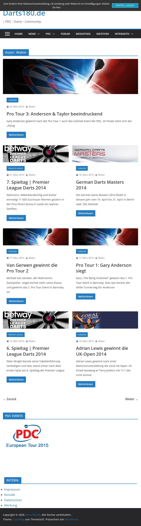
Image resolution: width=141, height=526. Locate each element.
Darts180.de (24, 13)
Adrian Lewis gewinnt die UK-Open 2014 (102, 351)
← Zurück (9, 399)
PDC (48, 33)
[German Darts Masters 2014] (105, 153)
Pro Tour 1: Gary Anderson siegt (103, 268)
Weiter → (131, 399)
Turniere (12, 100)
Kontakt (9, 495)
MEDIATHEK (83, 33)
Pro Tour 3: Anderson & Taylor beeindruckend (54, 114)
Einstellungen (125, 5)
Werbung (10, 505)
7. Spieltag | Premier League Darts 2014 (28, 185)
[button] (38, 33)
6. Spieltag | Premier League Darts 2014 (28, 351)
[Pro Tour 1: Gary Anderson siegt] (105, 237)
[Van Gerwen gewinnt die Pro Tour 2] (36, 237)
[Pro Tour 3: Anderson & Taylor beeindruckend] (70, 76)
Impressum (12, 489)
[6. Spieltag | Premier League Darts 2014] (36, 320)
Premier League (15, 168)
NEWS (32, 33)
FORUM (65, 33)
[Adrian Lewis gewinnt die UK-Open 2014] (105, 320)
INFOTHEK (102, 33)
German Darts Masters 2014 (100, 185)
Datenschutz (13, 500)
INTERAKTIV (122, 33)
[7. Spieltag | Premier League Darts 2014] (36, 153)
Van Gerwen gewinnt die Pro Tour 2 (32, 268)
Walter (32, 106)
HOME (19, 33)
